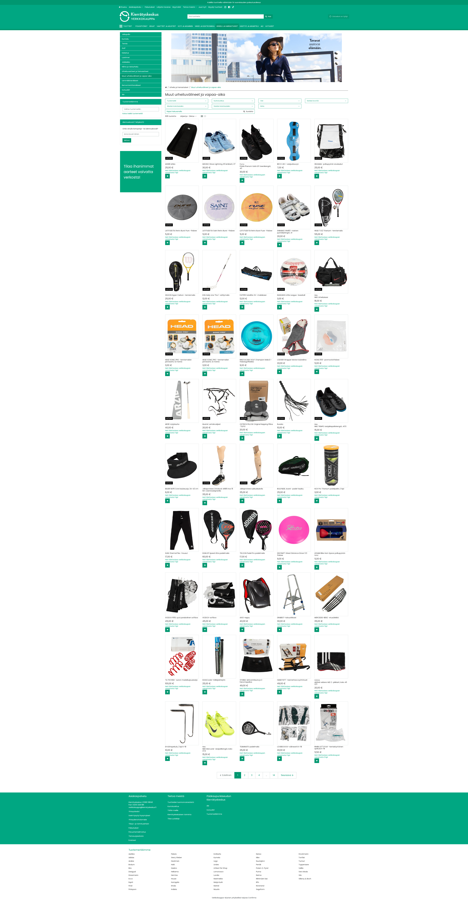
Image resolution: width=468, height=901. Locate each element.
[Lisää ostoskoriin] (167, 176)
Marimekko (218, 878)
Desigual (132, 871)
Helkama (175, 871)
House (173, 878)
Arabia (131, 861)
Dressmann (133, 875)
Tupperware (304, 864)
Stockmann (303, 854)
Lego (216, 861)
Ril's (257, 882)
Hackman (175, 861)
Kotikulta (217, 854)
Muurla (216, 889)
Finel (130, 886)
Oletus (191, 116)
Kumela (217, 857)
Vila (300, 875)
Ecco (131, 878)
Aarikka (132, 854)
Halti (173, 864)
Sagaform (260, 889)
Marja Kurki (218, 882)
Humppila (175, 882)
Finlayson (132, 889)
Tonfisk (302, 857)
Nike (257, 857)
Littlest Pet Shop (220, 868)
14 (274, 775)
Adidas (131, 857)
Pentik (258, 864)
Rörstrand (260, 886)
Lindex (216, 864)
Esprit (131, 882)
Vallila (301, 868)
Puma (258, 871)
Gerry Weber (176, 857)
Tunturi (302, 861)
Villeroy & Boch (305, 878)
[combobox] (230, 16)
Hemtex (174, 875)
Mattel (216, 886)
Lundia (216, 875)
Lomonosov (219, 871)
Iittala (173, 886)
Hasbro (174, 868)
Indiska (174, 889)
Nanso (258, 854)
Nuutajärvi (260, 861)
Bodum (132, 864)
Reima (258, 875)
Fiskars (174, 854)
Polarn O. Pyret (262, 868)
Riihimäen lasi (262, 878)
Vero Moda (303, 871)
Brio (130, 868)
